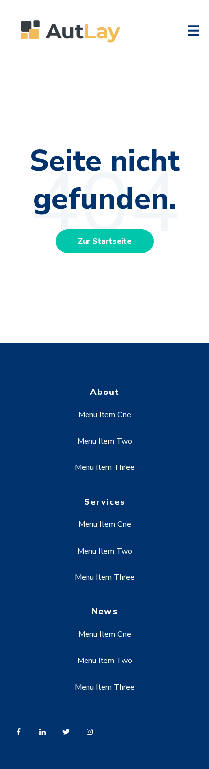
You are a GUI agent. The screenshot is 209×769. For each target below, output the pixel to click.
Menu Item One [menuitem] (104, 415)
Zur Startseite (105, 241)
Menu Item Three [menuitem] (105, 467)
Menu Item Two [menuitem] (104, 441)
